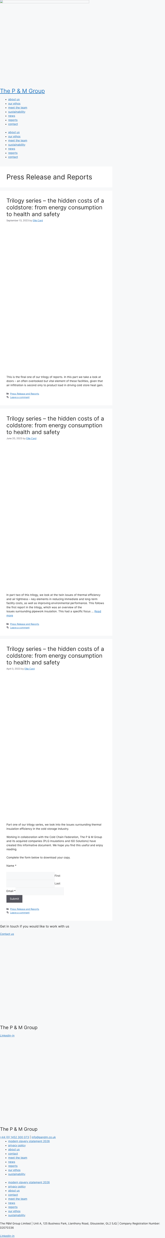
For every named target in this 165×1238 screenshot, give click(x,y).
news (11, 115)
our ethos (14, 103)
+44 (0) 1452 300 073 (14, 1137)
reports (13, 120)
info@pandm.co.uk (44, 1137)
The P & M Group (22, 90)
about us (14, 99)
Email (11, 891)
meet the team (17, 107)
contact (13, 124)
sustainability (16, 111)
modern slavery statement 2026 (29, 1141)
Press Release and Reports (24, 393)
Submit (14, 898)
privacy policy (17, 1145)
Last (57, 883)
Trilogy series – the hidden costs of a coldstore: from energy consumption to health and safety (55, 207)
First (57, 875)
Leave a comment (19, 397)
